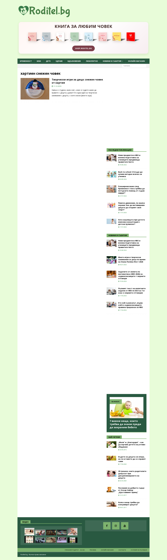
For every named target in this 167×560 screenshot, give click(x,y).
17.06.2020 (123, 464)
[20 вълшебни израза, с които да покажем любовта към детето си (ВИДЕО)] (29, 531)
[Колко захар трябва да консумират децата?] (111, 504)
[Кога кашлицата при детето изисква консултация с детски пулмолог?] (111, 221)
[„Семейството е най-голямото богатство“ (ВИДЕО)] (72, 540)
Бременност (26, 61)
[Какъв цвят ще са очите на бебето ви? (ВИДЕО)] (29, 539)
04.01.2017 (123, 507)
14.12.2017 (123, 495)
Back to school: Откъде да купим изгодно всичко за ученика (130, 174)
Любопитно (92, 61)
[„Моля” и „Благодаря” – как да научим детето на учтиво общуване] (111, 444)
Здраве (59, 61)
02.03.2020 (123, 481)
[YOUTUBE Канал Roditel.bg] (124, 525)
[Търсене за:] (134, 66)
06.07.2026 (123, 265)
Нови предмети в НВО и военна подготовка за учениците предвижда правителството (129, 158)
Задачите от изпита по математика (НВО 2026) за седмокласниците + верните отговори (131, 275)
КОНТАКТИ (122, 550)
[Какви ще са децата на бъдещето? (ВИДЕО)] (62, 532)
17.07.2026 (123, 212)
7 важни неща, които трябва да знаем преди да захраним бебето (125, 424)
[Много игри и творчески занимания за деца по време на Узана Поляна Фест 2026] (111, 260)
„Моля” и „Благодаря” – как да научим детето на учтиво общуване (131, 444)
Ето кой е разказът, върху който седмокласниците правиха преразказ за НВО (130, 305)
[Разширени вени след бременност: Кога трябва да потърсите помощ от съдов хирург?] (111, 189)
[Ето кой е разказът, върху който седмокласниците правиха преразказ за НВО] (111, 304)
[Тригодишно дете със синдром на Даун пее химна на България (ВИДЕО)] (40, 532)
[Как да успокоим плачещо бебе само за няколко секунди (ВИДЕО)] (72, 531)
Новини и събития (112, 61)
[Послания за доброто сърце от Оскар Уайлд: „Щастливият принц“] (111, 489)
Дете (48, 61)
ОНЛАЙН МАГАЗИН (136, 61)
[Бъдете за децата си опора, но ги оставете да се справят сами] (111, 458)
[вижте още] (86, 95)
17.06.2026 (123, 296)
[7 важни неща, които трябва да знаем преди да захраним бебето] (126, 407)
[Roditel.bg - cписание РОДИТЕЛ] (48, 16)
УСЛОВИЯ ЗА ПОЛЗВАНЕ (139, 550)
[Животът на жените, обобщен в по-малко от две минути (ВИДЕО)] (51, 540)
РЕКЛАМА (93, 550)
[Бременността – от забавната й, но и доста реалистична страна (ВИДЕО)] (40, 540)
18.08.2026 (123, 165)
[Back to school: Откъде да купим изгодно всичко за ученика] (111, 174)
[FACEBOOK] (107, 525)
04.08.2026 (123, 179)
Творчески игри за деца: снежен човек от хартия (77, 81)
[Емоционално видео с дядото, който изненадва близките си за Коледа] (51, 532)
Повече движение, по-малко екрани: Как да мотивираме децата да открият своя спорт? (131, 206)
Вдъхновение (74, 61)
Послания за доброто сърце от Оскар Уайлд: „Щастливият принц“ (131, 490)
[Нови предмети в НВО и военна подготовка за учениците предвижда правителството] (111, 157)
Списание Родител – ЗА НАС (75, 550)
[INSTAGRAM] (115, 525)
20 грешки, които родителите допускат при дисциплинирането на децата (132, 474)
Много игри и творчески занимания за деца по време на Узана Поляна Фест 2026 (131, 259)
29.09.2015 (123, 450)
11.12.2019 (57, 86)
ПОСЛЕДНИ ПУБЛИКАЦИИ (119, 150)
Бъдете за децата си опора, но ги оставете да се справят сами (132, 459)
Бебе (39, 61)
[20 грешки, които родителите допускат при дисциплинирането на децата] (111, 473)
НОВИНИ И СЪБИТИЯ (117, 235)
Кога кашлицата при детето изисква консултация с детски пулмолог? (131, 222)
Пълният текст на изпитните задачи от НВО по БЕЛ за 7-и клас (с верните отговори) (132, 290)
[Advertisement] (125, 107)
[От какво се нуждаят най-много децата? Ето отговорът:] (62, 540)
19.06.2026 (123, 281)
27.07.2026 (123, 196)
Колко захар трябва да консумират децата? (128, 503)
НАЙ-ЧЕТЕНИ (114, 437)
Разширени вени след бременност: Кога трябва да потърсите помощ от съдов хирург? (131, 189)
